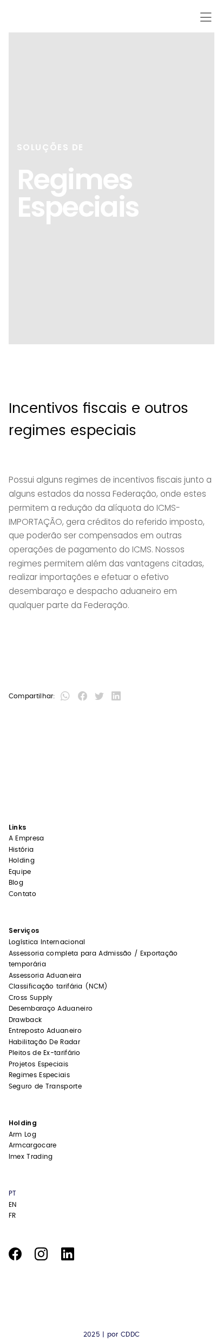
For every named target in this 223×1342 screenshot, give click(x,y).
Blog (16, 882)
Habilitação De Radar (44, 1042)
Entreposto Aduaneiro (45, 1030)
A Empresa (26, 838)
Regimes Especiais (39, 1075)
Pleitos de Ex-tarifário (45, 1053)
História (21, 849)
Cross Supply (31, 997)
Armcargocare (33, 1145)
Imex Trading (31, 1156)
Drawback (25, 1020)
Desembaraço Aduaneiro (51, 1008)
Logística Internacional (47, 942)
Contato (22, 894)
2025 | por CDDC (111, 1334)
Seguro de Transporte (45, 1086)
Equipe (20, 872)
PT (13, 1193)
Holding (22, 860)
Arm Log (22, 1134)
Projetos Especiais (38, 1064)
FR (12, 1215)
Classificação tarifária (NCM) (58, 986)
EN (13, 1204)
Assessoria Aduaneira (45, 975)
